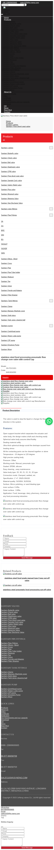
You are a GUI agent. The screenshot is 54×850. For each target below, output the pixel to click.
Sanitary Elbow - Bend (9, 259)
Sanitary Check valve (9, 158)
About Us (4, 710)
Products (4, 708)
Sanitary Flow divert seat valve (12, 176)
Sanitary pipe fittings (9, 209)
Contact (7, 112)
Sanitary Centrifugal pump (10, 331)
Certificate (5, 714)
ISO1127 (4, 244)
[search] (25, 5)
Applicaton (5, 716)
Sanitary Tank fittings (9, 301)
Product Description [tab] (11, 410)
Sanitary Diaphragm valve (10, 167)
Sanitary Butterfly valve (9, 153)
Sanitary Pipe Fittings (9, 215)
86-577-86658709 (9, 756)
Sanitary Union (6, 286)
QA (2, 722)
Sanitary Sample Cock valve (11, 180)
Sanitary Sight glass (8, 315)
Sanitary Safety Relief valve (11, 185)
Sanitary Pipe (6, 268)
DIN (2, 235)
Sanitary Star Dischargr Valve (12, 203)
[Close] (2, 826)
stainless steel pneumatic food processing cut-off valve (27, 590)
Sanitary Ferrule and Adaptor (11, 290)
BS (2, 239)
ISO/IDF (4, 248)
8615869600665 (7, 809)
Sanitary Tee (5, 281)
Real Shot (5, 726)
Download (5, 720)
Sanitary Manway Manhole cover (13, 311)
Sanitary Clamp (6, 306)
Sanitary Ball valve (8, 162)
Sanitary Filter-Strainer (9, 295)
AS (2, 226)
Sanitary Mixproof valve (9, 194)
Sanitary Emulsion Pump (10, 345)
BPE (3, 230)
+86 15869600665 (10, 3)
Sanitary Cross (6, 263)
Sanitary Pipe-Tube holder (10, 272)
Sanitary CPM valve (8, 171)
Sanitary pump (7, 326)
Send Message (27, 558)
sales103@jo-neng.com (29, 3)
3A (2, 221)
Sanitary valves (7, 148)
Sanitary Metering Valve (9, 199)
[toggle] (2, 14)
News (3, 724)
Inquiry (6, 377)
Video (3, 712)
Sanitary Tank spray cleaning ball (13, 320)
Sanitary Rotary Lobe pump (11, 336)
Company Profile (9, 94)
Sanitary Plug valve (8, 190)
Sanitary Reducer (7, 277)
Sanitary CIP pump (8, 340)
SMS (3, 253)
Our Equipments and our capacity (16, 102)
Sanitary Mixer (6, 349)
